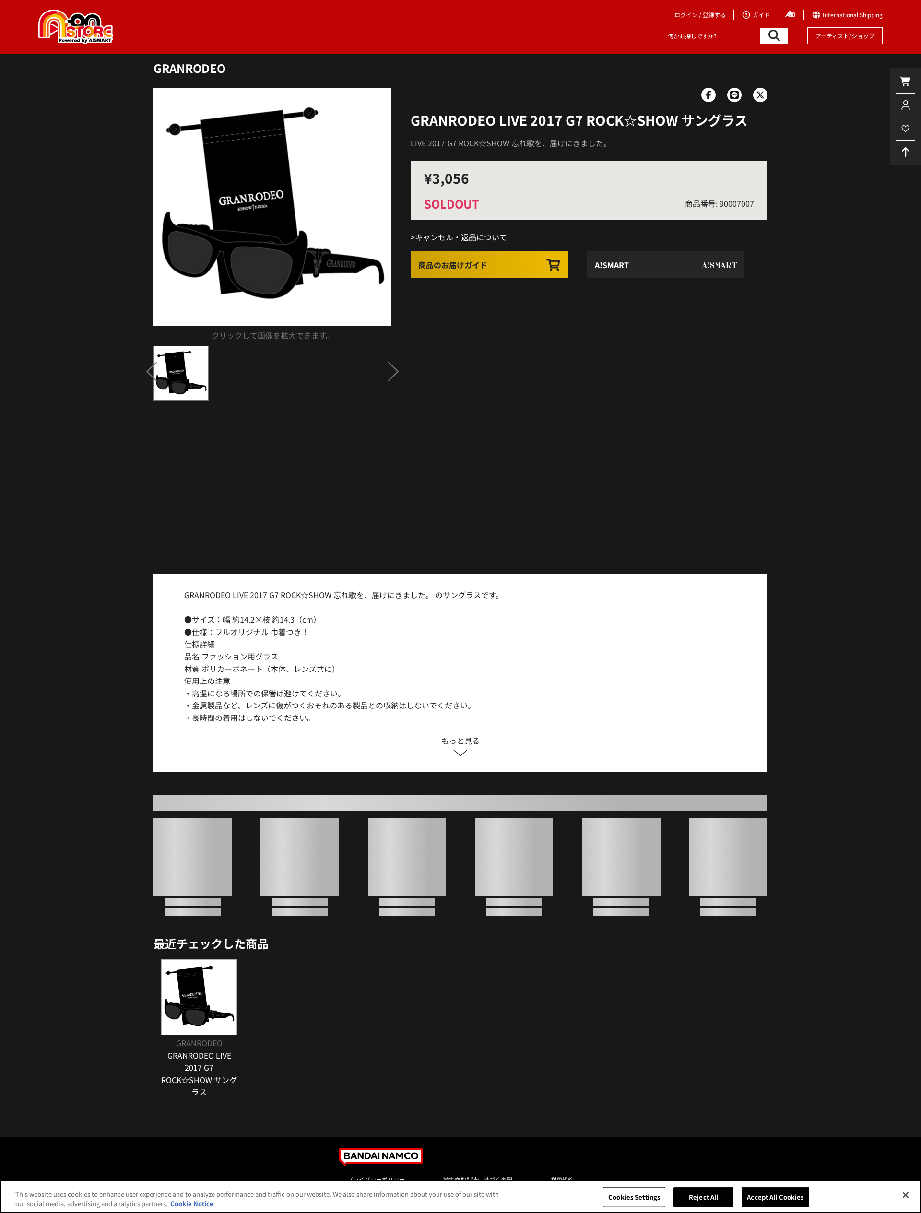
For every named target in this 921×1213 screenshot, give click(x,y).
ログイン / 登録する (700, 15)
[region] (460, 1196)
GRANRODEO (189, 67)
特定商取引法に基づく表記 (477, 1179)
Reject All (703, 1196)
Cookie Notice (191, 1203)
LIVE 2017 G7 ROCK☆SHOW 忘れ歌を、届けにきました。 (511, 143)
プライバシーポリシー (376, 1179)
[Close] (905, 1195)
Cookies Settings (634, 1196)
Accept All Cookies (775, 1196)
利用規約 (562, 1179)
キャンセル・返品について (461, 237)
